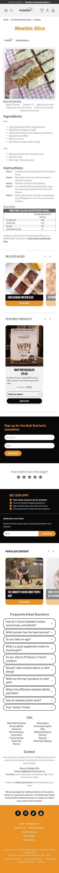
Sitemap (40, 861)
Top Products (29, 824)
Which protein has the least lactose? (28, 632)
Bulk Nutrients (22, 40)
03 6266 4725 (32, 768)
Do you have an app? (18, 639)
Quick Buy (24, 401)
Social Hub (16, 741)
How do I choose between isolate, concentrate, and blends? (26, 623)
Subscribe (13, 453)
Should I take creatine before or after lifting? (28, 669)
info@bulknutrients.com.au (32, 771)
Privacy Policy (50, 859)
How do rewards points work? (23, 700)
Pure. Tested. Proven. (18, 707)
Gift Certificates (16, 732)
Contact (29, 752)
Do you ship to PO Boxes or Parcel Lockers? (26, 659)
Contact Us (16, 729)
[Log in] (47, 10)
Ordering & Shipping (43, 741)
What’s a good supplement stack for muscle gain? (27, 648)
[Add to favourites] (40, 328)
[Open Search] (11, 10)
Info (29, 717)
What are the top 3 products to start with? (27, 680)
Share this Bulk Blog (12, 101)
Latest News (16, 735)
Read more (24, 303)
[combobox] (24, 394)
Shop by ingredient (29, 828)
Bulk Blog (29, 832)
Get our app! (19, 495)
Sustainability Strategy (33, 859)
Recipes (29, 836)
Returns (16, 743)
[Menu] (6, 10)
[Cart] (53, 10)
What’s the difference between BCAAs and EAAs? (28, 691)
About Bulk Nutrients (16, 723)
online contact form (24, 782)
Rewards (43, 738)
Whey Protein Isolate (24, 370)
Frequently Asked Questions (29, 614)
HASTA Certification (42, 732)
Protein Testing (16, 738)
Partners (43, 735)
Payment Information (25, 861)
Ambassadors (43, 723)
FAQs (42, 729)
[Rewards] (42, 10)
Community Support (43, 726)
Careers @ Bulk (16, 726)
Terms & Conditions (13, 859)
